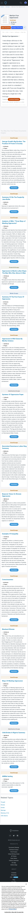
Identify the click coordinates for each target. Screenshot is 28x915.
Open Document (5, 27)
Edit (7, 32)
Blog (14, 879)
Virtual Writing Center (14, 854)
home (2, 6)
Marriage (3, 810)
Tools (11, 32)
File (3, 32)
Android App (13, 865)
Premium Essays (13, 849)
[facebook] (10, 836)
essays (8, 6)
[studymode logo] (9, 3)
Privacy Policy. (12, 909)
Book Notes (14, 858)
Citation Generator (14, 860)
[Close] (26, 884)
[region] (14, 898)
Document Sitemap (14, 847)
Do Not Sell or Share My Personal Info (14, 912)
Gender (3, 807)
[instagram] (17, 836)
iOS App (14, 862)
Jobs (11, 877)
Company (13, 872)
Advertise (13, 875)
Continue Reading (14, 99)
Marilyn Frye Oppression (14, 16)
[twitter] (14, 836)
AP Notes (13, 856)
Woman (3, 805)
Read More (14, 187)
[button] (2, 2)
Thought (3, 802)
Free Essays (13, 852)
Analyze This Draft (17, 27)
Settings (17, 32)
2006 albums (4, 815)
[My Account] (26, 2)
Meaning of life (5, 813)
